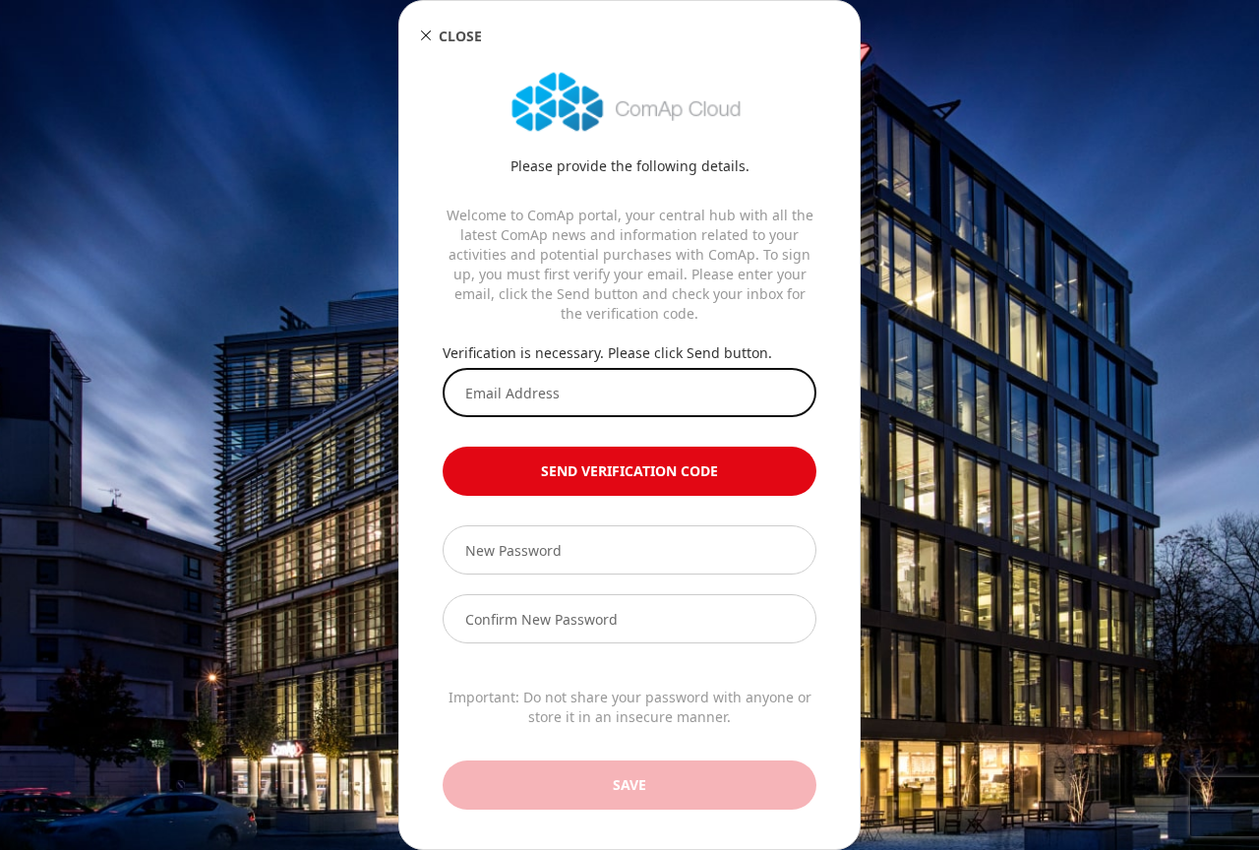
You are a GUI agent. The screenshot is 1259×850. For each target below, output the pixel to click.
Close (460, 36)
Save (629, 784)
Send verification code (629, 470)
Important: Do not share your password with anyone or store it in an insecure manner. (630, 707)
